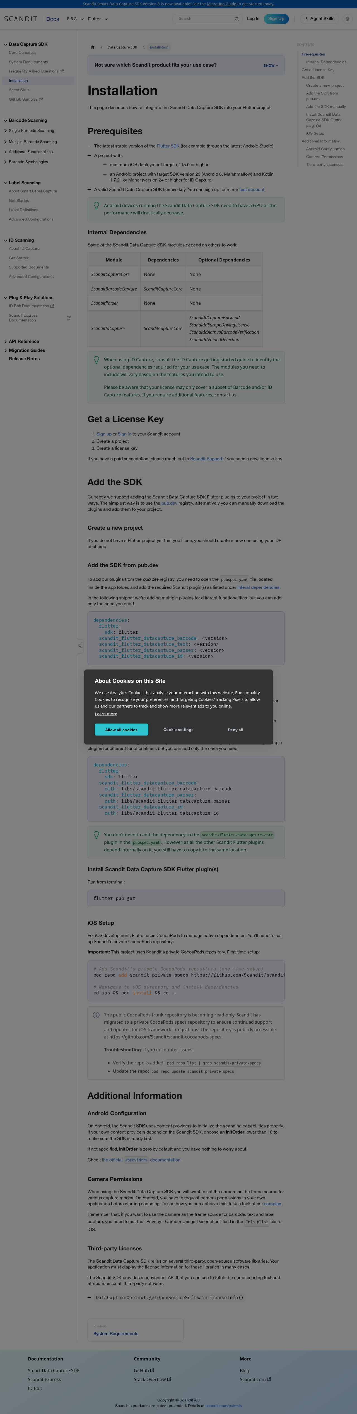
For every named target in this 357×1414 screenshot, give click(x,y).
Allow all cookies (121, 729)
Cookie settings (178, 729)
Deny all (235, 729)
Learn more (106, 713)
